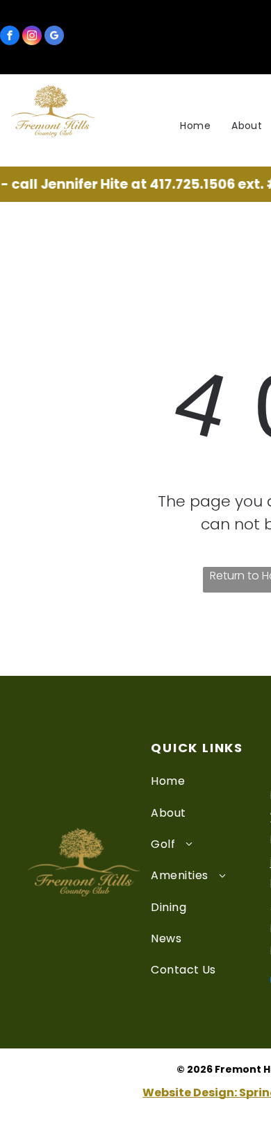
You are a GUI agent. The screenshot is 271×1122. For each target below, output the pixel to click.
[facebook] (9, 37)
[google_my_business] (54, 37)
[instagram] (32, 37)
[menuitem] (195, 126)
